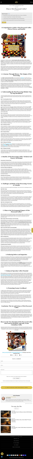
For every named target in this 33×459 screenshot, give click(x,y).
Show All (4, 22)
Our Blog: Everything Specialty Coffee (17, 5)
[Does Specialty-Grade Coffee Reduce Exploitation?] (6, 429)
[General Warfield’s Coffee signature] (16, 451)
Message (2, 369)
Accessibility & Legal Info (16, 436)
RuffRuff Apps (27, 403)
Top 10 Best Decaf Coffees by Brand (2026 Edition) (21, 412)
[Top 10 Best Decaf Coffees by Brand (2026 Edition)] (6, 414)
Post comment (16, 378)
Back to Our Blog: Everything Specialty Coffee (17, 387)
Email (2, 365)
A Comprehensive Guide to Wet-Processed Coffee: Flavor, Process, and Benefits (15, 15)
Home (10, 5)
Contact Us (16, 438)
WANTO (31, 403)
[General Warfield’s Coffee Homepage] (16, 2)
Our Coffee (16, 440)
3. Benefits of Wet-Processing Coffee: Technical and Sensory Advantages (14, 20)
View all (16, 408)
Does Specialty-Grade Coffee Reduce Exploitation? (21, 427)
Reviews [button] (32, 230)
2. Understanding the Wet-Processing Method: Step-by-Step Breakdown (13, 18)
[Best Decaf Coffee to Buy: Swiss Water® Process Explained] (6, 421)
